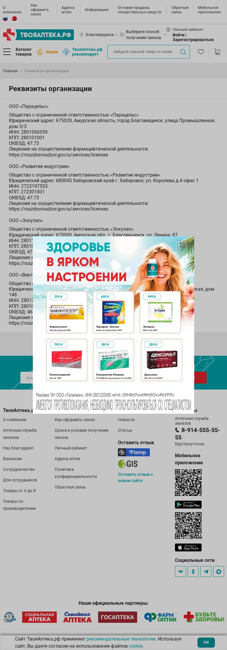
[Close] (187, 242)
